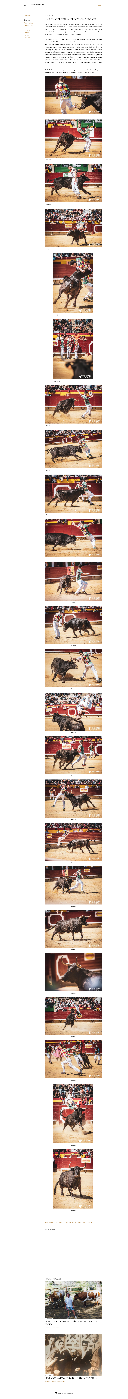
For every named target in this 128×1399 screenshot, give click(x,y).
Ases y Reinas (28, 23)
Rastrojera (27, 37)
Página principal (38, 5)
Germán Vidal (28, 25)
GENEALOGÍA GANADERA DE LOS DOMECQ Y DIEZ (71, 1378)
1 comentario (55, 1327)
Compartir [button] (27, 15)
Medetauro (27, 28)
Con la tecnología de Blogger (65, 1393)
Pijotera (26, 35)
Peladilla (26, 33)
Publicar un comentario (58, 1381)
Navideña (27, 30)
